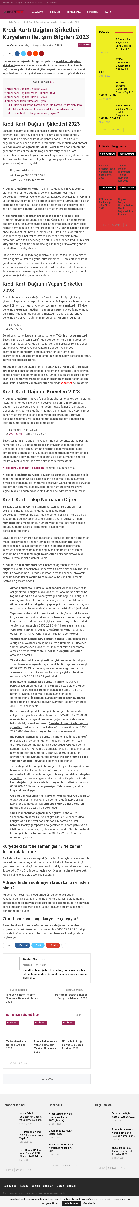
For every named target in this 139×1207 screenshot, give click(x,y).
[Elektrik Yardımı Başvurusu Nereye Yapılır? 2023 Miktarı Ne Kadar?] (106, 86)
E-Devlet (55, 12)
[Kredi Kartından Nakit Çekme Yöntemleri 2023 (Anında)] (83, 1117)
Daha (108, 12)
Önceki (12, 1063)
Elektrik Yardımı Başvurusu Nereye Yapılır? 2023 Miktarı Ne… (116, 89)
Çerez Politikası (52, 2)
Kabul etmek (71, 1203)
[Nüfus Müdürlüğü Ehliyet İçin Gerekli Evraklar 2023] (74, 1029)
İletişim (18, 2)
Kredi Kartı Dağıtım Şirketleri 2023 (25, 88)
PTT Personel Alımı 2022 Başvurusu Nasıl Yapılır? (31, 1135)
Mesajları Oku (90, 1203)
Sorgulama (74, 12)
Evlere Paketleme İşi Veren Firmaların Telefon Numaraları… (123, 1132)
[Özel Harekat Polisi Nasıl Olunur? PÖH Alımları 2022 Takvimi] (10, 1154)
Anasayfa (37, 12)
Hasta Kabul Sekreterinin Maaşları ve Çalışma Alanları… (31, 1116)
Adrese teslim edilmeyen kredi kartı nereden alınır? (40, 109)
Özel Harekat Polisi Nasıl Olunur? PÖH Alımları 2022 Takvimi (31, 1153)
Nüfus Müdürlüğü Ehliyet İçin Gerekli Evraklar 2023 (122, 1151)
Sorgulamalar (107, 154)
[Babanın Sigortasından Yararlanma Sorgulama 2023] (106, 157)
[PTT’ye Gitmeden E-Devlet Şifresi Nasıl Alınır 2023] (106, 63)
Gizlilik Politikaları (33, 2)
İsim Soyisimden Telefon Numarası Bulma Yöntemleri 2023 (23, 998)
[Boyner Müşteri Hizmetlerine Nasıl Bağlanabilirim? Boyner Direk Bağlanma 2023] (125, 191)
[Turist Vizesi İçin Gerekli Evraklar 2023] (18, 1029)
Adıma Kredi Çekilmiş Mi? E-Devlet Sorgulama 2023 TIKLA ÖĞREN (116, 112)
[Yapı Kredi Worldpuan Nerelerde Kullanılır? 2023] (83, 1148)
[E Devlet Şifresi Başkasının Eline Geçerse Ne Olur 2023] (106, 43)
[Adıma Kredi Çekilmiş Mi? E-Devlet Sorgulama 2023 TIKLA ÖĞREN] (106, 109)
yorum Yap (47, 1079)
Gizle (51, 82)
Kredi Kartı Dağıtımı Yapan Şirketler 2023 (29, 93)
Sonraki (23, 1063)
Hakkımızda (8, 2)
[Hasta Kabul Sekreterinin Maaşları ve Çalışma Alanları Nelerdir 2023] (10, 1117)
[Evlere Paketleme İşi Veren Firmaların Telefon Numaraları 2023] (46, 1029)
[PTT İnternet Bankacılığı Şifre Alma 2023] (106, 191)
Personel (92, 12)
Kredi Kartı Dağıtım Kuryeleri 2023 (25, 97)
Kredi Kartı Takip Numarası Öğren (25, 101)
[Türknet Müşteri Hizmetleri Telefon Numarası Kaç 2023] (125, 157)
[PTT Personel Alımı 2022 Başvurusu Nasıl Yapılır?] (10, 1136)
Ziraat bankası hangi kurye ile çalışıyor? (33, 113)
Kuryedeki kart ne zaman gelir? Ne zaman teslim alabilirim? (45, 105)
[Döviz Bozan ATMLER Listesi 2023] (83, 1134)
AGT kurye (15, 433)
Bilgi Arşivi (84, 45)
